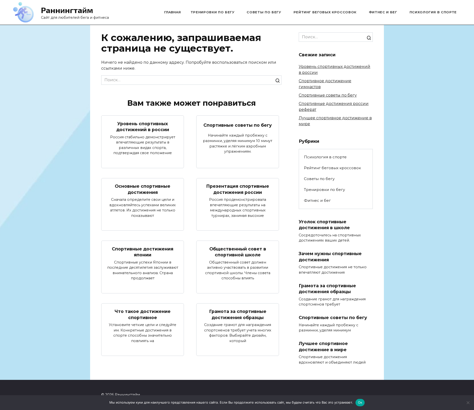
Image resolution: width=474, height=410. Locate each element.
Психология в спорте (433, 12)
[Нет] (467, 402)
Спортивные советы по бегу (237, 124)
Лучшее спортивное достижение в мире (323, 346)
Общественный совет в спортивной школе (237, 251)
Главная (172, 12)
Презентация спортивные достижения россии (237, 189)
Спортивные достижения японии (142, 251)
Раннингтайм (67, 10)
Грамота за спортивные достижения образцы (237, 314)
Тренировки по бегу (213, 12)
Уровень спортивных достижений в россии (142, 126)
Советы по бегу (264, 12)
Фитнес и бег (383, 12)
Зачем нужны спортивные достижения (330, 256)
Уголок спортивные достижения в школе (324, 224)
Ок (360, 402)
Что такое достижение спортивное (143, 314)
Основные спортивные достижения (142, 189)
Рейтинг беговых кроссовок (325, 12)
